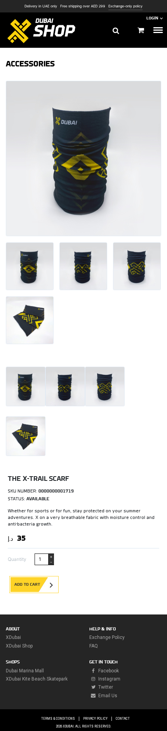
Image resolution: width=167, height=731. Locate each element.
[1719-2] (83, 266)
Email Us (107, 695)
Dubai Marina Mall (25, 671)
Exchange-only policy (125, 6)
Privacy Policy (95, 719)
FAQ (93, 646)
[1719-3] (137, 266)
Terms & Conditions (58, 719)
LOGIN (152, 18)
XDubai (13, 637)
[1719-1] (30, 320)
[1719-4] (30, 266)
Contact (123, 719)
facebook (108, 671)
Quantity (17, 559)
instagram (108, 679)
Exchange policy (107, 637)
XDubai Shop (19, 646)
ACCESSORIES (30, 64)
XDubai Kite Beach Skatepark (37, 679)
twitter (105, 687)
